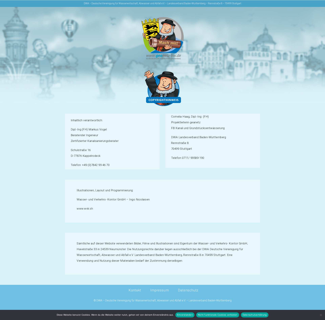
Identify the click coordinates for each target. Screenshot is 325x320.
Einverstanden (185, 314)
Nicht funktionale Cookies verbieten (217, 314)
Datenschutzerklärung (255, 314)
